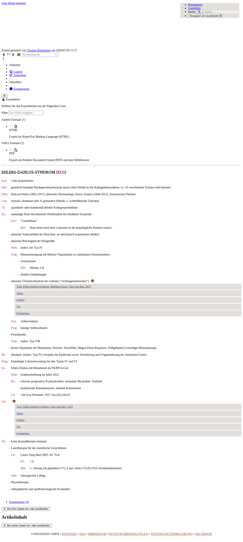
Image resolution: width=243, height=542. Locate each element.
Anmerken (19, 75)
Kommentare (21, 88)
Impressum (97, 534)
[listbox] (121, 140)
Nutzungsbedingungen (128, 534)
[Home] (97, 27)
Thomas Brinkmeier (39, 50)
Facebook (203, 534)
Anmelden (194, 8)
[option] (125, 131)
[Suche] (199, 12)
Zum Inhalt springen (14, 3)
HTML (13, 130)
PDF (12, 153)
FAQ (83, 534)
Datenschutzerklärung (172, 534)
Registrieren (195, 4)
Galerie (17, 71)
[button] (3, 58)
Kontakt (69, 534)
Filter (5, 112)
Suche (191, 11)
